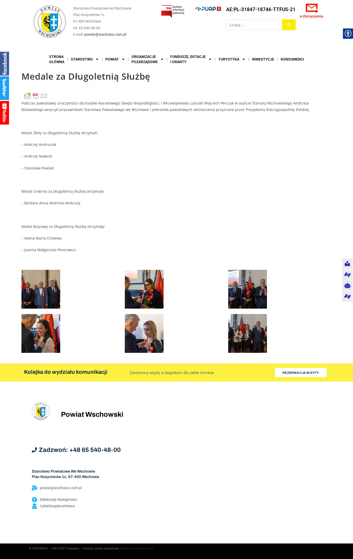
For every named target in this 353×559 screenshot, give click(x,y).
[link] (50, 21)
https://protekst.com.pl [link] (138, 548)
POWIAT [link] (112, 59)
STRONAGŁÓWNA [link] (56, 59)
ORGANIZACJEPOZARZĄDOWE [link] (145, 59)
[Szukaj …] (254, 25)
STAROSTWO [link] (82, 59)
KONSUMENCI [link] (292, 59)
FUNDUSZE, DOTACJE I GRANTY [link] (188, 59)
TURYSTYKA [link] (228, 59)
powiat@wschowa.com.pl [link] (105, 34)
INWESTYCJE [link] (263, 59)
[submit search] (289, 25)
